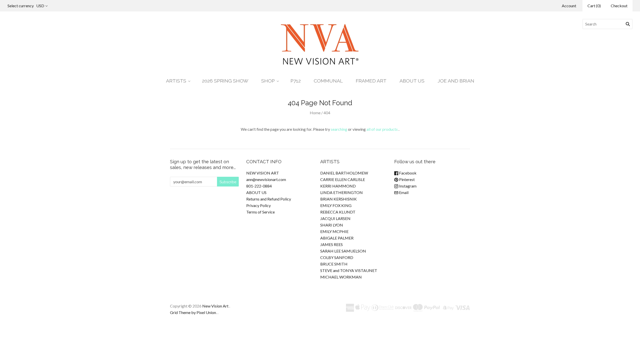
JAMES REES (331, 244)
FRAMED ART (371, 81)
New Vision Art (215, 306)
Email (403, 192)
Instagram (407, 186)
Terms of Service (260, 212)
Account (569, 5)
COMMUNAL (328, 81)
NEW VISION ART (262, 172)
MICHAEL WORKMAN (341, 276)
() (594, 5)
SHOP (268, 81)
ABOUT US (412, 81)
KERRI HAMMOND (338, 186)
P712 (295, 81)
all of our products (382, 129)
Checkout (619, 5)
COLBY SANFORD (336, 257)
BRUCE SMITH (334, 264)
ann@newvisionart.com (266, 179)
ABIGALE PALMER (337, 238)
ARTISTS (176, 81)
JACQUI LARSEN (335, 218)
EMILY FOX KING (336, 205)
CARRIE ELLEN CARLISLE (342, 179)
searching (339, 129)
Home (315, 112)
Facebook (407, 172)
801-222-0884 (259, 186)
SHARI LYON (331, 224)
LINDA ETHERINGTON (341, 192)
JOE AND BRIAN (456, 81)
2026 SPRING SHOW (225, 81)
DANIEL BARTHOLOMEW (344, 172)
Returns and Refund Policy (268, 198)
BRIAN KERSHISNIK (338, 198)
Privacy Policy (258, 205)
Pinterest (406, 179)
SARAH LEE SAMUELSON (343, 250)
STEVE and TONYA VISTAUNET (348, 270)
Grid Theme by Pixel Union (193, 312)
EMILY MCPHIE (334, 231)
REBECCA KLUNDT (338, 212)
